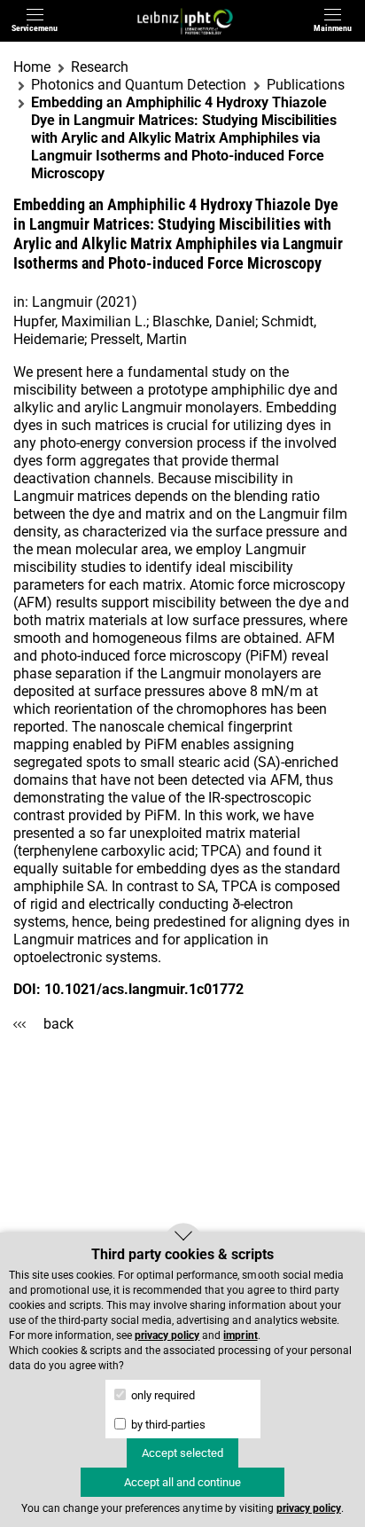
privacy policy (167, 1335)
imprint (240, 1335)
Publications (306, 84)
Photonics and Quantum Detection (138, 84)
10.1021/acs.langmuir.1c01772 (144, 989)
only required (161, 1395)
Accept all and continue (182, 1482)
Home (31, 67)
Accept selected (182, 1453)
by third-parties (167, 1424)
